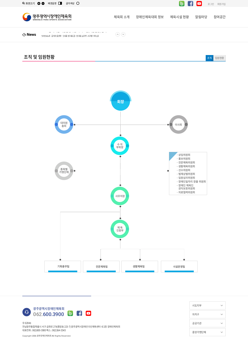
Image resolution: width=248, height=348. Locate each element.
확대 (38, 3)
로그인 (211, 4)
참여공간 (220, 17)
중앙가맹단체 (199, 332)
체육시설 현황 (179, 17)
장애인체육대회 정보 (150, 17)
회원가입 (221, 4)
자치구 (195, 314)
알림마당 (201, 17)
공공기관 (196, 323)
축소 (43, 3)
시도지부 (196, 305)
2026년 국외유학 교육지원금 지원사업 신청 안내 (70, 35)
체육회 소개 (122, 17)
